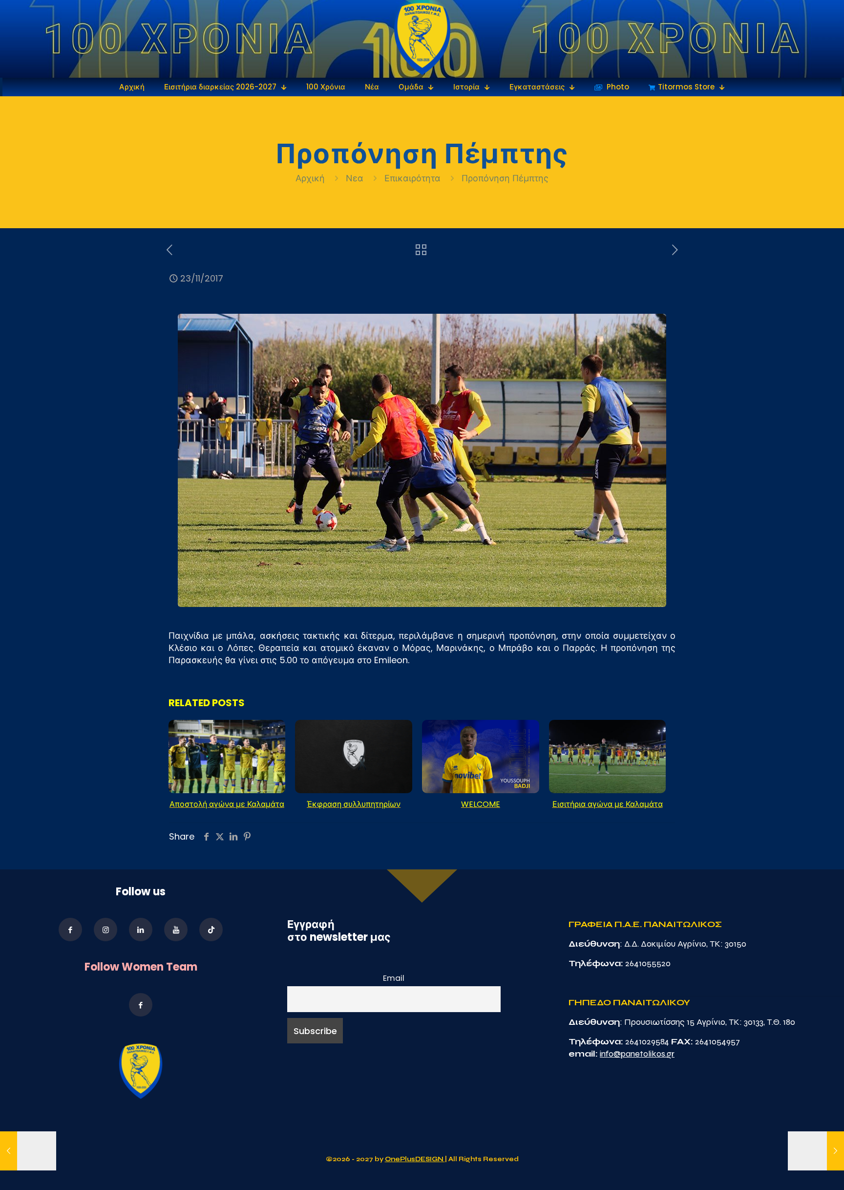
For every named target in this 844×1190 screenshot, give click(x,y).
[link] (422, 39)
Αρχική (311, 178)
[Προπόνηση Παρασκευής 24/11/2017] (816, 1150)
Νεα (354, 178)
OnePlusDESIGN (415, 1159)
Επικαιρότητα (412, 178)
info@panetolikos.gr (637, 1053)
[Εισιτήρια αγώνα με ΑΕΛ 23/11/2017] (28, 1150)
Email (393, 978)
